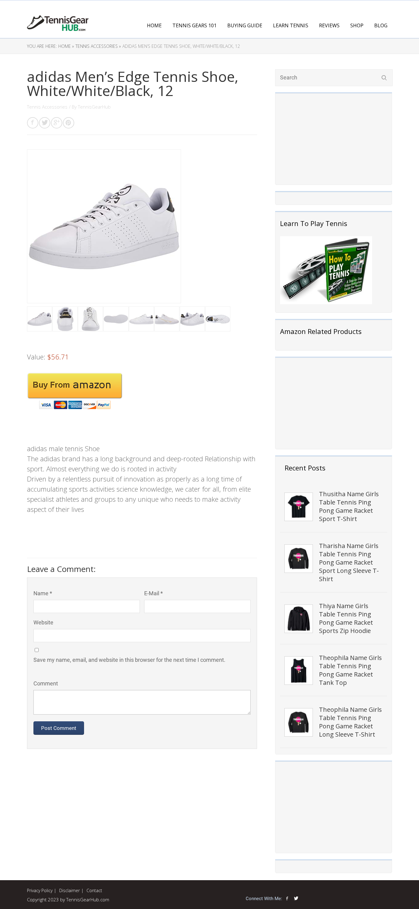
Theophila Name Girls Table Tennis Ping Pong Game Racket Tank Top (350, 670)
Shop (356, 25)
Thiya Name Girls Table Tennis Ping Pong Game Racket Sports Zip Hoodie (346, 618)
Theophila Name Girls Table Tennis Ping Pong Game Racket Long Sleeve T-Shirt (350, 721)
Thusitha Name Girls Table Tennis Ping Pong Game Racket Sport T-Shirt (349, 506)
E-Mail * (153, 593)
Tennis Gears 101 (194, 25)
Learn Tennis (290, 25)
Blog (380, 25)
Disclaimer (69, 890)
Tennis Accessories (47, 107)
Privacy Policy (39, 890)
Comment (45, 683)
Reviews (329, 25)
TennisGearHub (94, 107)
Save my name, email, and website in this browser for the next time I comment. (129, 660)
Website (43, 622)
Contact (94, 890)
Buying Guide (244, 25)
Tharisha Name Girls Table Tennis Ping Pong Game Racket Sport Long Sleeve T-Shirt (349, 562)
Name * (42, 593)
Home (154, 25)
